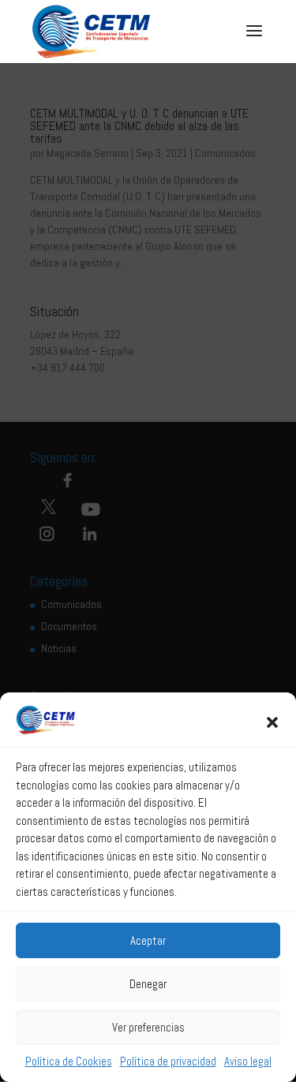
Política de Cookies (68, 1061)
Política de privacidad (168, 1061)
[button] (272, 722)
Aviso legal (248, 1061)
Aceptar (148, 940)
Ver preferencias (148, 1027)
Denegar (148, 983)
